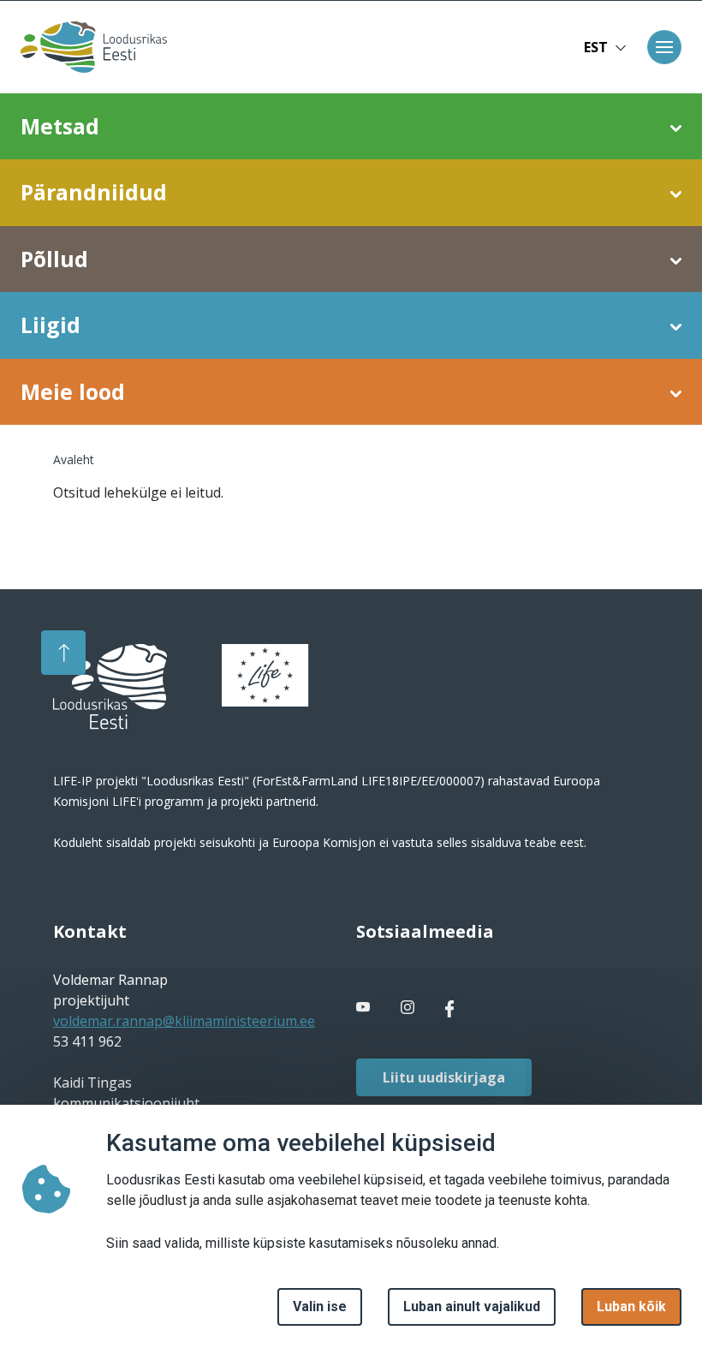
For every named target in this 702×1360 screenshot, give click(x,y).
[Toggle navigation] (664, 47)
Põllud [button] (54, 258)
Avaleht (73, 459)
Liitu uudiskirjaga (444, 1077)
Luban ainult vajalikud (471, 1306)
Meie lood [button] (73, 391)
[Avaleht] (88, 47)
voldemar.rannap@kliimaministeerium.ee (184, 1020)
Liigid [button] (50, 324)
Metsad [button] (60, 125)
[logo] (110, 687)
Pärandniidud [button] (94, 191)
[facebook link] (364, 1007)
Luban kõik (631, 1306)
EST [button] (596, 47)
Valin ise (320, 1306)
